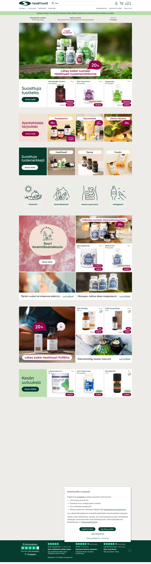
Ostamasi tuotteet (115, 8)
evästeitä (80, 497)
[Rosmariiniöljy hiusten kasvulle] (104, 349)
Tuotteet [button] (22, 8)
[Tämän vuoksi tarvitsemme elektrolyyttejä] (47, 286)
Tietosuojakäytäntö (89, 522)
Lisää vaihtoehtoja (97, 534)
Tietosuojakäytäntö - (93, 538)
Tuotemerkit (42, 8)
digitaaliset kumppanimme (115, 509)
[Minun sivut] (116, 3)
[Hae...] (53, 3)
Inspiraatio (52, 8)
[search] (81, 3)
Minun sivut (128, 8)
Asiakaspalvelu (101, 8)
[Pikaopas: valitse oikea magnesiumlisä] (104, 286)
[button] (125, 3)
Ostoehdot (105, 538)
